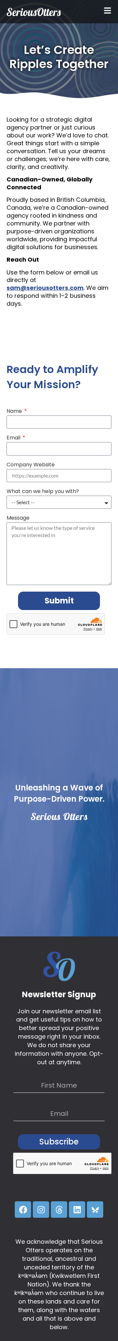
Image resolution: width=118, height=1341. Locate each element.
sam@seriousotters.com (45, 288)
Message (18, 518)
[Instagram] (41, 1209)
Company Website (31, 465)
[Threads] (59, 1209)
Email (14, 438)
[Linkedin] (77, 1209)
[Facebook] (23, 1209)
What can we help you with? (43, 492)
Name (15, 412)
